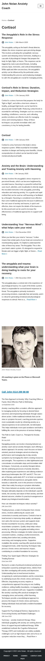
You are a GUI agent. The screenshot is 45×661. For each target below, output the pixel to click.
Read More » (32, 300)
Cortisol (6, 135)
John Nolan (9, 42)
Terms (15, 656)
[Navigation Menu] (40, 6)
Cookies (24, 656)
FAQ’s (23, 659)
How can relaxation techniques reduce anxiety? (19, 504)
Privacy (7, 656)
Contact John (36, 656)
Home (4, 20)
